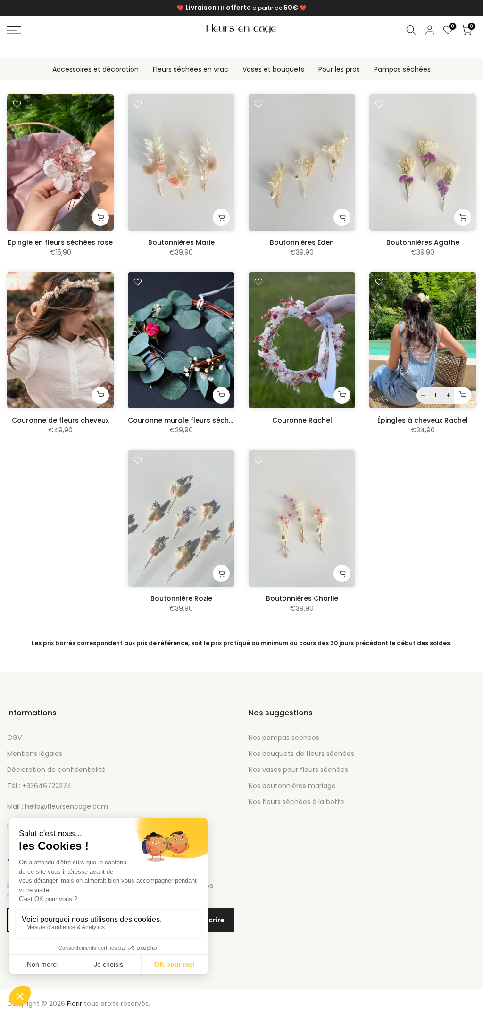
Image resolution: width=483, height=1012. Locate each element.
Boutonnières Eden (302, 242)
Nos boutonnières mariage (292, 785)
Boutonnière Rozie (181, 598)
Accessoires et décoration (95, 69)
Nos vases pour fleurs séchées (298, 769)
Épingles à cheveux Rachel (422, 420)
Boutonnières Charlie (302, 598)
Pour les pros (339, 69)
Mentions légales (34, 753)
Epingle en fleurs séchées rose (60, 242)
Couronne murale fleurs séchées (184, 420)
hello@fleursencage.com (66, 806)
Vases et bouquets (273, 69)
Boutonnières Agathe (422, 242)
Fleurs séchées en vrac (190, 69)
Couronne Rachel (302, 420)
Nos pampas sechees (284, 737)
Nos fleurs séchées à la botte (296, 801)
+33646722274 (47, 785)
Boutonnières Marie (181, 242)
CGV (14, 737)
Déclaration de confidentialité (56, 769)
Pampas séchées (402, 69)
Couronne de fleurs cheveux (60, 420)
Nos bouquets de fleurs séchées (301, 753)
